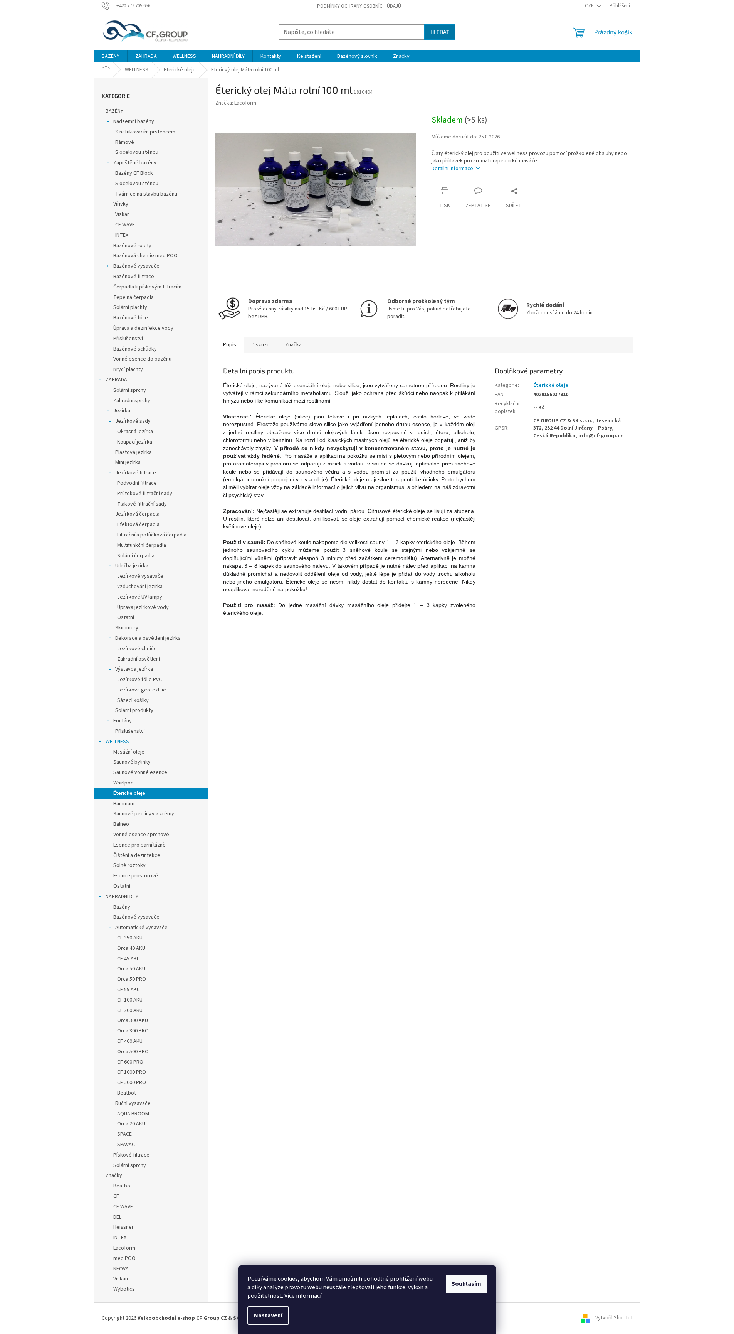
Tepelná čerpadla (133, 297)
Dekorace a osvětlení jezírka (148, 638)
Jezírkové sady (133, 421)
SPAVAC (126, 1144)
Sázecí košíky (133, 700)
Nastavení (268, 1315)
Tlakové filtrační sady (142, 504)
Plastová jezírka (133, 452)
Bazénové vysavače (136, 266)
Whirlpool (124, 783)
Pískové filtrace (131, 1155)
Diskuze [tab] (261, 345)
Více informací (302, 1296)
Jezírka (121, 411)
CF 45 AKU (128, 959)
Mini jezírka (128, 462)
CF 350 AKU (130, 938)
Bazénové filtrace (133, 276)
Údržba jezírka (131, 566)
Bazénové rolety (132, 246)
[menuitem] (110, 56)
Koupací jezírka (134, 442)
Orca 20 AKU (131, 1124)
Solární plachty (130, 307)
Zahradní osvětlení (138, 659)
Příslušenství (128, 338)
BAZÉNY (114, 111)
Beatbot (126, 1093)
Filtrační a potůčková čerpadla (151, 535)
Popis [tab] (229, 345)
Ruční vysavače (133, 1103)
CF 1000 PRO (131, 1072)
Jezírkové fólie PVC (139, 679)
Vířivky (120, 204)
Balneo (121, 824)
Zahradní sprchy (131, 401)
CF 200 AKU (130, 1010)
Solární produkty (134, 710)
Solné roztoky (129, 865)
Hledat (439, 32)
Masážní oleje (128, 752)
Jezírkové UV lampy (139, 597)
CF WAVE (125, 225)
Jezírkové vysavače (140, 576)
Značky (114, 1175)
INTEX (121, 235)
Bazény (121, 907)
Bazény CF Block (134, 173)
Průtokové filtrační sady (144, 494)
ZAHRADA (116, 380)
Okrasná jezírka (135, 431)
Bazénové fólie (130, 318)
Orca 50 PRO (131, 979)
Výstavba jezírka (134, 669)
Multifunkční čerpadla (141, 545)
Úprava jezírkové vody (143, 607)
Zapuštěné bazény (134, 163)
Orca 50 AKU (131, 969)
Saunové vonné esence (140, 772)
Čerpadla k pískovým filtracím (147, 287)
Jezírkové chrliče (137, 649)
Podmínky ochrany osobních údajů (359, 6)
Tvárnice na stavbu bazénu (146, 194)
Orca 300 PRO (133, 1031)
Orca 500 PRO (133, 1052)
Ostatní (125, 617)
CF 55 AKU (128, 989)
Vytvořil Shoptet (614, 1318)
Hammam (123, 804)
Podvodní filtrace (137, 483)
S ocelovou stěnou (136, 152)
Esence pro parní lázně (139, 845)
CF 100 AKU (130, 1000)
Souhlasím (466, 1284)
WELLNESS (117, 741)
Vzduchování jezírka (140, 586)
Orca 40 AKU (131, 948)
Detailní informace (452, 168)
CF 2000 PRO (131, 1082)
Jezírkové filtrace (135, 473)
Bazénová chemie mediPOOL (146, 256)
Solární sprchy (129, 390)
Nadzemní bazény (133, 121)
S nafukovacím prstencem (145, 132)
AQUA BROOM (133, 1114)
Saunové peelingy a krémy (143, 814)
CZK (590, 5)
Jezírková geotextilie (141, 690)
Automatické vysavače (141, 927)
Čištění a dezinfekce (136, 855)
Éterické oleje (129, 793)
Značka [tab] (293, 345)
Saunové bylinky (132, 762)
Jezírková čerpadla (137, 514)
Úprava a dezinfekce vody (143, 328)
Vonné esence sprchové (141, 834)
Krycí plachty (128, 369)
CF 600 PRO (130, 1062)
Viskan (122, 214)
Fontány (122, 721)
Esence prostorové (135, 876)
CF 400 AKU (130, 1041)
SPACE (124, 1134)
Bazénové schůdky (135, 349)
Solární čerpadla (136, 556)
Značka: (235, 103)
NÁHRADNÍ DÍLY (122, 897)
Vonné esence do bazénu (142, 359)
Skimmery (126, 628)
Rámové (124, 142)
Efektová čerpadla (138, 524)
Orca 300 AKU (132, 1020)
